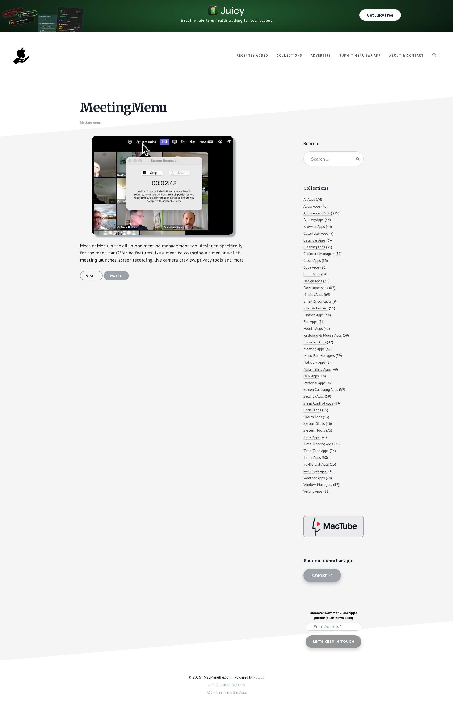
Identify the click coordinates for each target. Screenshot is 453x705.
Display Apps (313, 294)
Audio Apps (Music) (317, 213)
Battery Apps (313, 219)
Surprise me (322, 575)
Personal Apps (314, 382)
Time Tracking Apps (318, 444)
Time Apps (311, 437)
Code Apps (311, 267)
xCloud (258, 677)
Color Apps (311, 274)
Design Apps (312, 281)
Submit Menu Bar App (360, 56)
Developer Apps (315, 287)
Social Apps (312, 410)
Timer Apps (312, 457)
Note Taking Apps (317, 369)
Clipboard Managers (319, 253)
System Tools (314, 430)
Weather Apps (314, 478)
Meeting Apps (90, 122)
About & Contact (406, 56)
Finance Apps (313, 315)
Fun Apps (310, 321)
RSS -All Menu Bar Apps (226, 684)
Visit (91, 276)
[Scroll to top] (440, 685)
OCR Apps (311, 376)
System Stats (314, 423)
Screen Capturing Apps (320, 389)
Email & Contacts (317, 301)
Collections (289, 56)
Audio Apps (311, 206)
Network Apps (314, 362)
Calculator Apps (315, 233)
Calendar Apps (314, 240)
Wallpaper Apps (315, 471)
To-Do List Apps (316, 464)
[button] (434, 55)
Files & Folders (315, 308)
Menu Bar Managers (319, 355)
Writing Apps (313, 491)
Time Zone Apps (316, 450)
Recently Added (252, 56)
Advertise (321, 56)
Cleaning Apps (314, 247)
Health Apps (313, 328)
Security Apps (313, 396)
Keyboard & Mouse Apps (322, 335)
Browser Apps (314, 226)
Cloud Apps (312, 260)
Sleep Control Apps (318, 403)
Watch (116, 276)
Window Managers (317, 484)
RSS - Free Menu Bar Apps (226, 692)
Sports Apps (312, 416)
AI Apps (309, 199)
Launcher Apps (314, 342)
